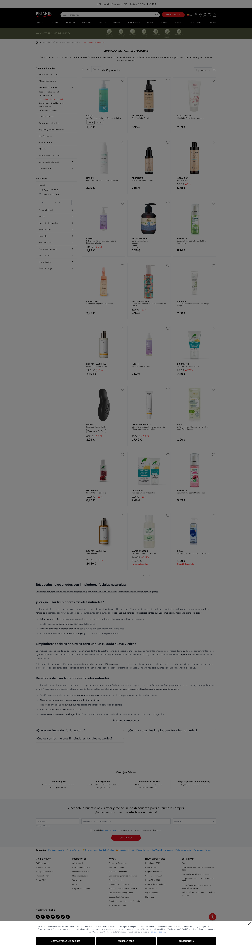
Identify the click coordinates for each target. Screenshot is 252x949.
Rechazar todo (126, 941)
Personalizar (186, 941)
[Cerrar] (249, 923)
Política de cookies (157, 932)
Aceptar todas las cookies (65, 941)
